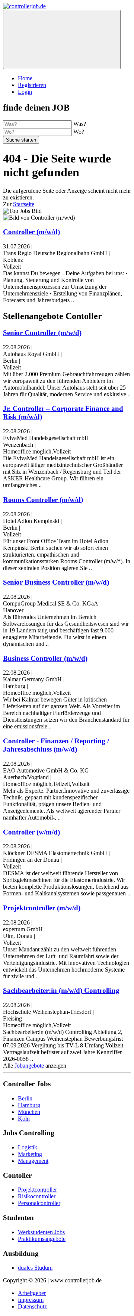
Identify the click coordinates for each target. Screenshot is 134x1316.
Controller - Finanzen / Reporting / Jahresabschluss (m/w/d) (56, 745)
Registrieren (32, 85)
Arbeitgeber (32, 1293)
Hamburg (29, 1105)
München (29, 1112)
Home (25, 78)
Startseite (23, 204)
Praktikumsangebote (42, 1239)
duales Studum (35, 1267)
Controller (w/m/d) (31, 832)
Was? (79, 124)
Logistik (27, 1147)
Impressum (31, 1300)
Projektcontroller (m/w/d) (41, 908)
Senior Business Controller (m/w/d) (56, 582)
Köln (24, 1118)
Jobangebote (29, 1065)
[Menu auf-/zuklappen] (62, 39)
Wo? (78, 131)
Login (25, 92)
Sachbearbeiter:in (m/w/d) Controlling (61, 990)
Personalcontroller (39, 1203)
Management (33, 1161)
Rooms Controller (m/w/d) (43, 500)
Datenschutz (32, 1306)
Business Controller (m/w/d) (45, 658)
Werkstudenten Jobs (41, 1232)
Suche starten (21, 140)
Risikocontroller (36, 1196)
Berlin (25, 1098)
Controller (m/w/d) (31, 232)
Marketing (30, 1154)
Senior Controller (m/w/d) (42, 333)
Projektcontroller (37, 1189)
